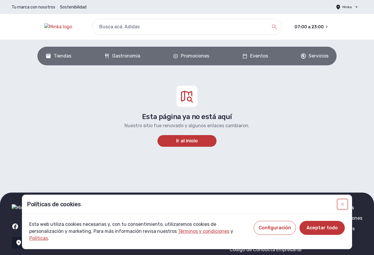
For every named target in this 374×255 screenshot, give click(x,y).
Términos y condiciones (203, 231)
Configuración (275, 227)
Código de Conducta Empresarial (266, 249)
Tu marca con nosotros (33, 7)
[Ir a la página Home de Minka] (63, 26)
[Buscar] (274, 27)
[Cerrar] (342, 204)
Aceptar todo (322, 227)
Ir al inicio (187, 141)
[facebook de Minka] (15, 226)
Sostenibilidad (73, 7)
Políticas (38, 238)
